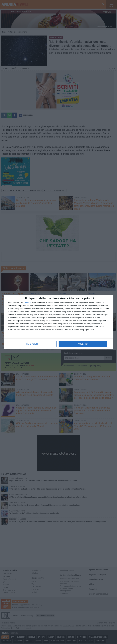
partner (28, 303)
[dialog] (58, 322)
